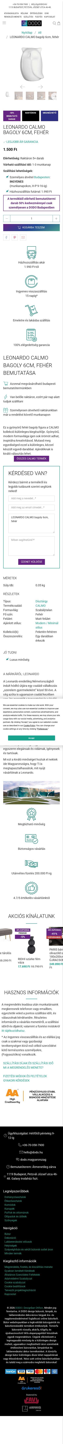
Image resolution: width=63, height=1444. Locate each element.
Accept (31, 738)
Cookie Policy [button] (29, 725)
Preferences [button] (42, 729)
